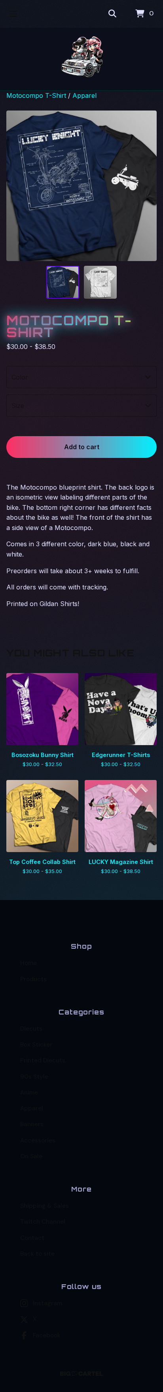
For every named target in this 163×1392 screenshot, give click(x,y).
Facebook (47, 1335)
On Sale (31, 1156)
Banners (32, 1124)
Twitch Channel (42, 1222)
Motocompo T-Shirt (36, 95)
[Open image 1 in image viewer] (81, 186)
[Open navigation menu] (13, 14)
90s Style (34, 1077)
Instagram (47, 1303)
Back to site (37, 1254)
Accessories (37, 1140)
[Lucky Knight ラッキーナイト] (82, 59)
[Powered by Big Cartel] (81, 1373)
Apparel (84, 95)
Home (28, 963)
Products (33, 979)
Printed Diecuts (42, 1060)
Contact (32, 1238)
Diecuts (31, 1029)
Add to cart (81, 447)
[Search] (112, 13)
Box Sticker (36, 1045)
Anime (29, 1092)
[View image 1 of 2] (62, 282)
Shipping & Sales (44, 1206)
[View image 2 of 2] (100, 282)
